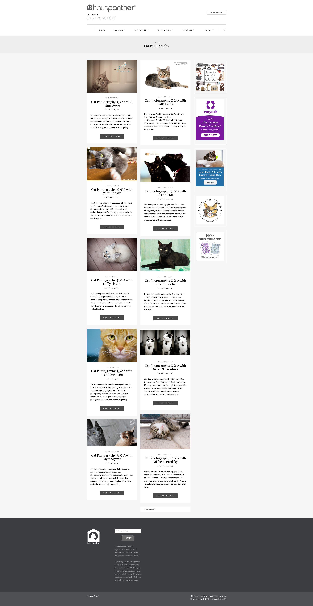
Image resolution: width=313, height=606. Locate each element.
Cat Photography (112, 98)
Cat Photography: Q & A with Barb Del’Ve (165, 102)
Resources (188, 30)
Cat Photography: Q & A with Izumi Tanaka (111, 191)
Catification (164, 30)
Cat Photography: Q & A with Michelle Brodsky (165, 460)
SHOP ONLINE (216, 12)
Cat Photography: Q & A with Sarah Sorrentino (165, 367)
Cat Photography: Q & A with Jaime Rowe (111, 103)
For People (140, 30)
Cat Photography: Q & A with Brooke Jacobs (165, 282)
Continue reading (111, 136)
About (208, 30)
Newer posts (149, 509)
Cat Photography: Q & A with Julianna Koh (165, 193)
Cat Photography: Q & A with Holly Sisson (111, 282)
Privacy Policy (93, 596)
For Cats (118, 30)
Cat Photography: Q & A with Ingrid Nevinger (111, 373)
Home (102, 30)
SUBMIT (128, 538)
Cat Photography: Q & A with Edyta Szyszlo (111, 457)
